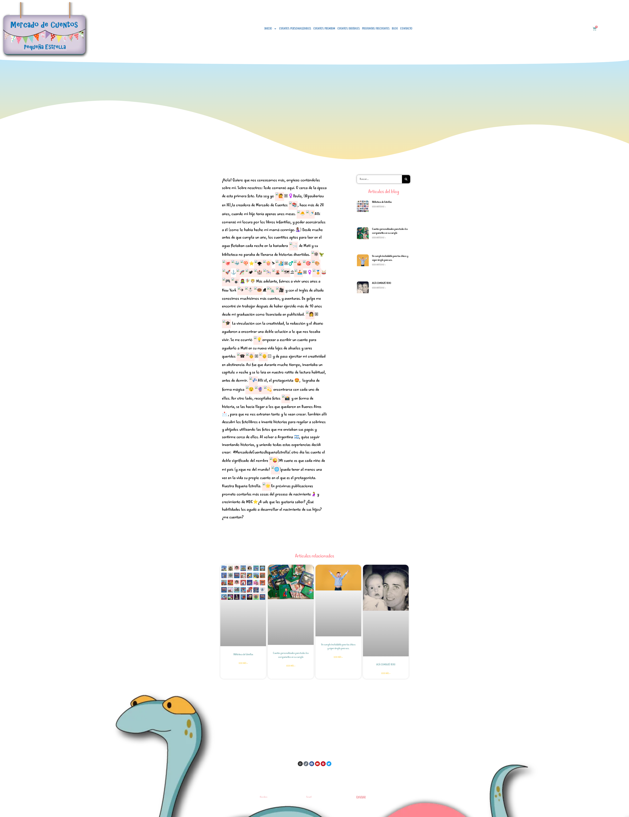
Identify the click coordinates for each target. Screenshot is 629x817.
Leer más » (243, 663)
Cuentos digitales (348, 29)
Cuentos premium (324, 29)
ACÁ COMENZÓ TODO (381, 283)
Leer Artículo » (379, 206)
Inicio (268, 29)
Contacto (406, 29)
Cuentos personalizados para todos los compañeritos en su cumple (390, 231)
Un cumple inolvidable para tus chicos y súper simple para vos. (390, 258)
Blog (395, 29)
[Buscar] (406, 179)
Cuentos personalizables (295, 29)
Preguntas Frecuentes (376, 29)
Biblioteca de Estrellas (382, 202)
